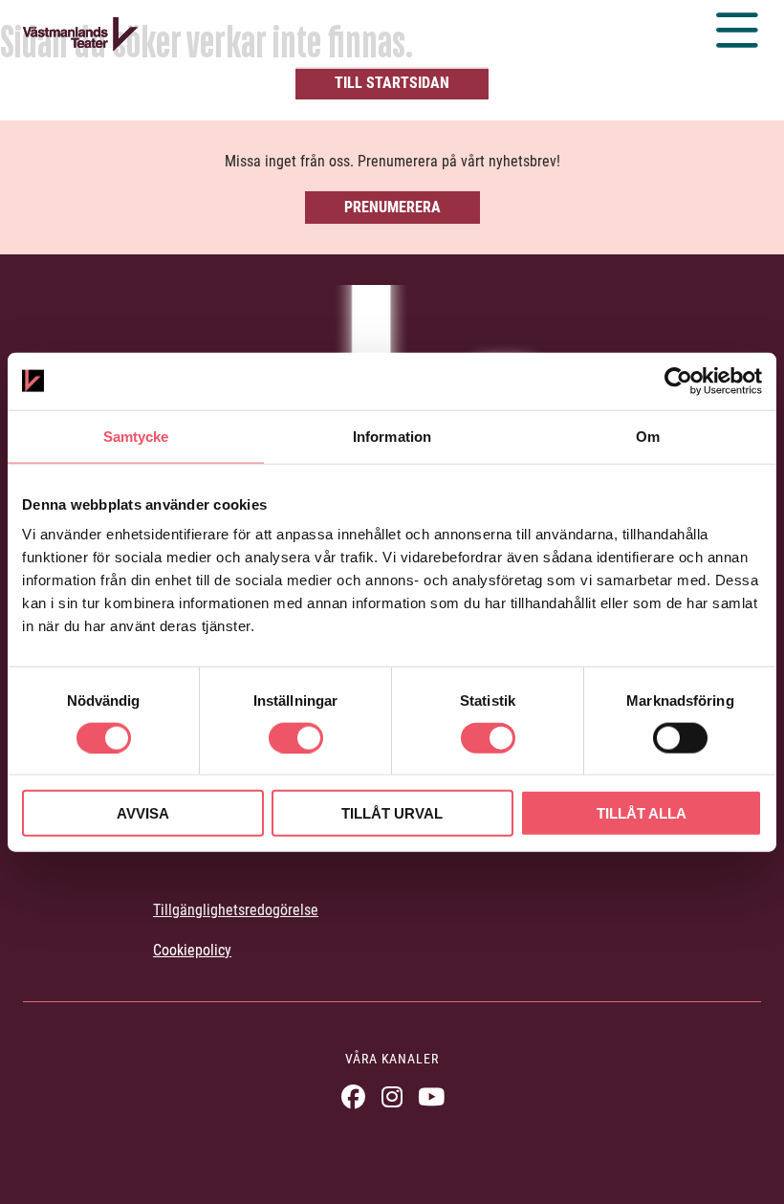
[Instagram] (392, 1096)
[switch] (296, 737)
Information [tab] (392, 435)
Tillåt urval (392, 813)
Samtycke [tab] (136, 435)
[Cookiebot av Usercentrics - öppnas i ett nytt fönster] (678, 380)
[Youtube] (432, 1096)
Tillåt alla (641, 813)
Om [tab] (648, 435)
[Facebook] (353, 1096)
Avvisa (143, 813)
